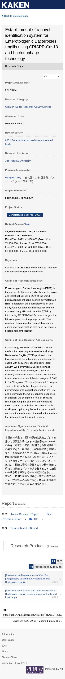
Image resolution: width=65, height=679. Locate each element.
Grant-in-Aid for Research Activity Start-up (28, 106)
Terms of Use (9, 657)
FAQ (4, 645)
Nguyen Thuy (13, 177)
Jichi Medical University (18, 160)
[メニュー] (60, 4)
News (5, 651)
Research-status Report (24, 528)
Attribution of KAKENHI (14, 663)
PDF (35, 519)
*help (26, 224)
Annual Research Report (24, 514)
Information (8, 634)
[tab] (34, 546)
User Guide (8, 639)
